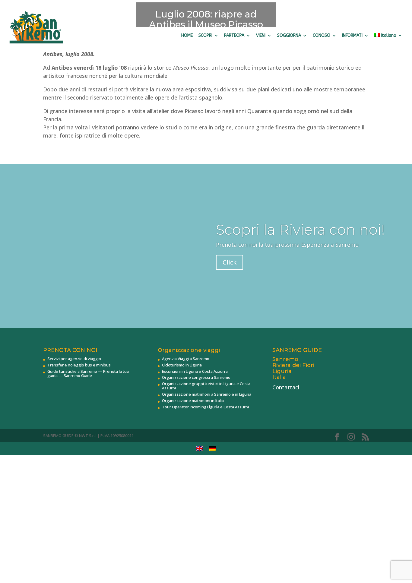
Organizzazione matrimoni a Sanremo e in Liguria (206, 394)
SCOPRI (205, 35)
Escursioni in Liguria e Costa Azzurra (195, 371)
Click (229, 262)
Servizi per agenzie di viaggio (74, 358)
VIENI (260, 35)
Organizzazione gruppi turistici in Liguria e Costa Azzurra (206, 386)
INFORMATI (352, 35)
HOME (187, 35)
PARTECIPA (234, 35)
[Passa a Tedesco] (212, 449)
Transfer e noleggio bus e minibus (79, 365)
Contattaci (285, 387)
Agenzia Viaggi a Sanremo (185, 358)
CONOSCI (321, 35)
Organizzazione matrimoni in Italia (193, 400)
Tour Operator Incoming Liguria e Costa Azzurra (205, 407)
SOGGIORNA (289, 35)
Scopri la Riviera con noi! (300, 229)
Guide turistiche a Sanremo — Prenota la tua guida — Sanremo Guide (88, 373)
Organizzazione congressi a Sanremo (196, 377)
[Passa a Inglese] (199, 449)
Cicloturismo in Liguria (182, 365)
